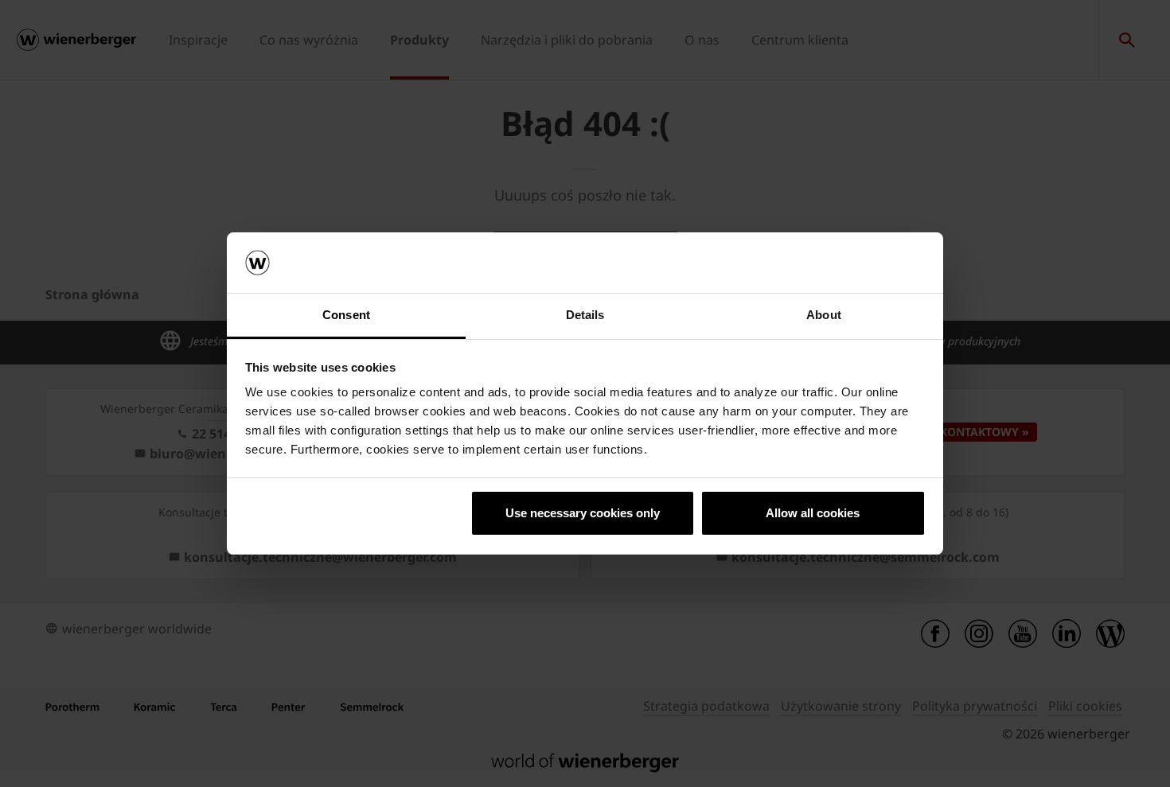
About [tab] (823, 314)
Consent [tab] (346, 314)
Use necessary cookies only (582, 513)
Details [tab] (585, 314)
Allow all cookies (813, 513)
